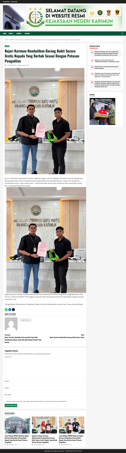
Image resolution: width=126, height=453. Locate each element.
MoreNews (69, 451)
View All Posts (25, 320)
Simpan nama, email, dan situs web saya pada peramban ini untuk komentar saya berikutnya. (37, 401)
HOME (4, 33)
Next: (67, 336)
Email (7, 388)
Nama (7, 381)
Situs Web (8, 395)
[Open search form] (122, 33)
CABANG (27, 33)
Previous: (23, 338)
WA (6, 309)
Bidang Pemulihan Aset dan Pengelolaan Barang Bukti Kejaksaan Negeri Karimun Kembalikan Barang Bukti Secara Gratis (106, 53)
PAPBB (7, 46)
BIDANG (19, 33)
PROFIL (11, 33)
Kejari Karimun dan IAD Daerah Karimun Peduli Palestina (106, 67)
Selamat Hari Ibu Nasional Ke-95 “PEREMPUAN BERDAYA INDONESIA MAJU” (107, 61)
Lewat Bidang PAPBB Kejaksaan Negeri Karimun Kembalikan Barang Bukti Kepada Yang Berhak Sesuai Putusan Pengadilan (17, 439)
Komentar (8, 357)
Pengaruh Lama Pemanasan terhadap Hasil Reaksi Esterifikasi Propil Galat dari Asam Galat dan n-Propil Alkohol (107, 74)
